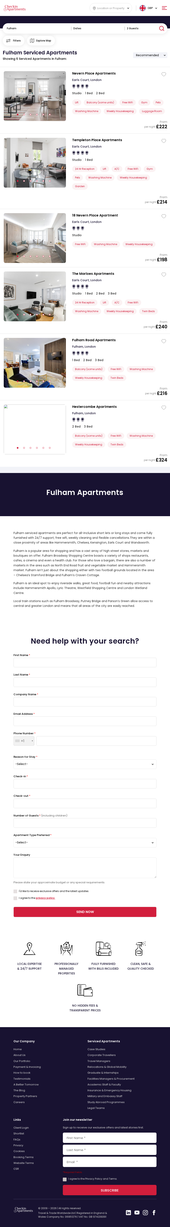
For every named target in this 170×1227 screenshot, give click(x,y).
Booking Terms (23, 1157)
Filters (17, 40)
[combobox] (111, 8)
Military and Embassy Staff (104, 1096)
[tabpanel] (35, 238)
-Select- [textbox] (21, 764)
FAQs (16, 1139)
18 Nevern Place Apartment (95, 215)
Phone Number (24, 733)
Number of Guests (40, 816)
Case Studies (96, 1049)
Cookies (19, 1151)
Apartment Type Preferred (32, 835)
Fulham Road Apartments (94, 340)
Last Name (21, 675)
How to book (21, 1073)
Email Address (24, 714)
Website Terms (23, 1163)
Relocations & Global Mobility (106, 1067)
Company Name (25, 694)
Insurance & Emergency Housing (109, 1090)
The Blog (19, 1090)
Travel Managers (98, 1061)
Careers (19, 1102)
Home (17, 1049)
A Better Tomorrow (26, 1084)
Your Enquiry (21, 855)
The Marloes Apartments (93, 273)
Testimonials (21, 1079)
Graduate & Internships (103, 1073)
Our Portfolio (21, 1061)
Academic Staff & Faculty (104, 1084)
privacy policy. (45, 898)
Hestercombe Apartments (94, 406)
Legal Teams (96, 1108)
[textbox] (111, 8)
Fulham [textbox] (11, 28)
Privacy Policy (93, 1179)
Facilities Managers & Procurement (111, 1079)
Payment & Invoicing (27, 1067)
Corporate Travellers (101, 1055)
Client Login (21, 1128)
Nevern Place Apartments (94, 73)
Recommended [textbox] (147, 55)
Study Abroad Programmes (106, 1102)
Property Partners (25, 1096)
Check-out (21, 796)
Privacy (18, 1145)
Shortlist (18, 1133)
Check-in (20, 776)
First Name (21, 655)
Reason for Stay (25, 757)
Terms (113, 1179)
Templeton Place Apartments (97, 140)
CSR (16, 1169)
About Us (19, 1055)
